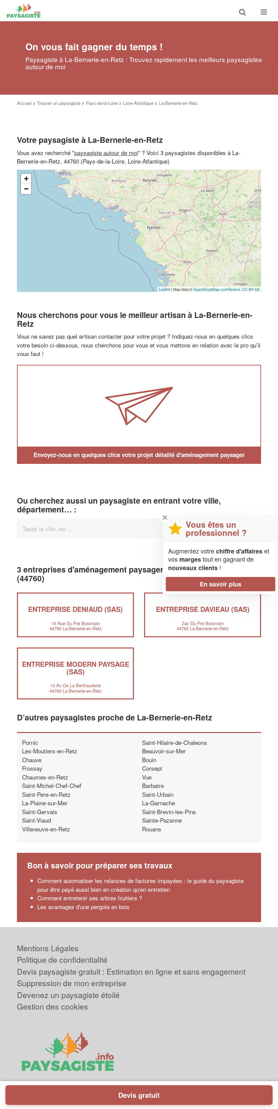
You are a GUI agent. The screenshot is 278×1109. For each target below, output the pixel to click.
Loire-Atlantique (138, 103)
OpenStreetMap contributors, (217, 289)
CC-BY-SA (250, 289)
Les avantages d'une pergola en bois (83, 906)
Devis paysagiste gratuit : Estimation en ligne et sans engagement (131, 971)
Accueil (24, 103)
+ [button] (26, 178)
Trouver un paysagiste (58, 103)
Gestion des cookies (52, 1006)
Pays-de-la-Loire (102, 103)
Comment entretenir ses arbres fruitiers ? (89, 898)
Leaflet (164, 289)
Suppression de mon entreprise (71, 983)
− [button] (26, 189)
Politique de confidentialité (62, 959)
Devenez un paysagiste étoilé (68, 994)
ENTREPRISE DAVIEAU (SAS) (203, 609)
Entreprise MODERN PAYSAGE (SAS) (75, 667)
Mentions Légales (48, 948)
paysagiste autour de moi (106, 152)
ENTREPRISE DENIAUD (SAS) (75, 609)
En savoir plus (220, 584)
